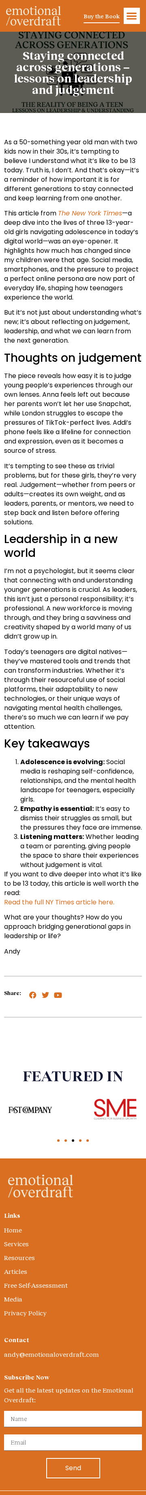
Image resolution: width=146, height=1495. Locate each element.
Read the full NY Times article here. (59, 902)
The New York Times (90, 213)
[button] (132, 16)
